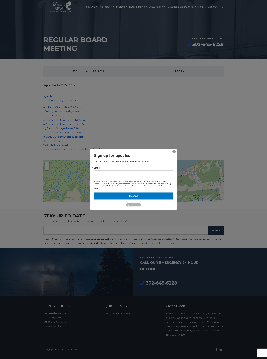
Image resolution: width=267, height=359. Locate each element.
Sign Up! (133, 195)
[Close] (174, 151)
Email (97, 168)
